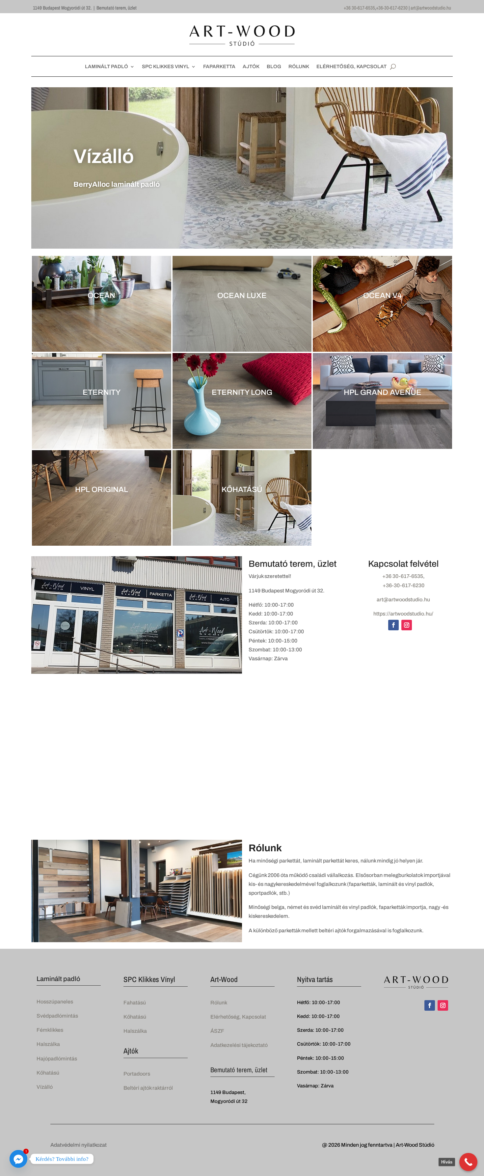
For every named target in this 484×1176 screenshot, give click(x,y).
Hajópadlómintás (57, 1058)
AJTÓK (251, 66)
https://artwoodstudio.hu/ (403, 613)
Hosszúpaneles (55, 1001)
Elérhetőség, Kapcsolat (238, 1017)
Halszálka (48, 1044)
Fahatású (134, 1002)
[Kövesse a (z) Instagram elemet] (406, 625)
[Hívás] (468, 1162)
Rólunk (218, 1002)
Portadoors (136, 1074)
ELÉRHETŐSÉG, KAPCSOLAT (351, 66)
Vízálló (45, 1087)
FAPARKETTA (219, 66)
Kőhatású (48, 1073)
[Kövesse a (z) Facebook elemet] (393, 625)
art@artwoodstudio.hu (431, 7)
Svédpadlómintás (57, 1016)
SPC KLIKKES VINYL (165, 66)
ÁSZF (217, 1031)
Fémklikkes (50, 1030)
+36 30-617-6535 (359, 7)
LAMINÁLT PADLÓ (106, 66)
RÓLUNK (298, 66)
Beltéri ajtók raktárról (148, 1088)
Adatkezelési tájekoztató (239, 1045)
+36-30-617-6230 (392, 7)
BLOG (274, 66)
